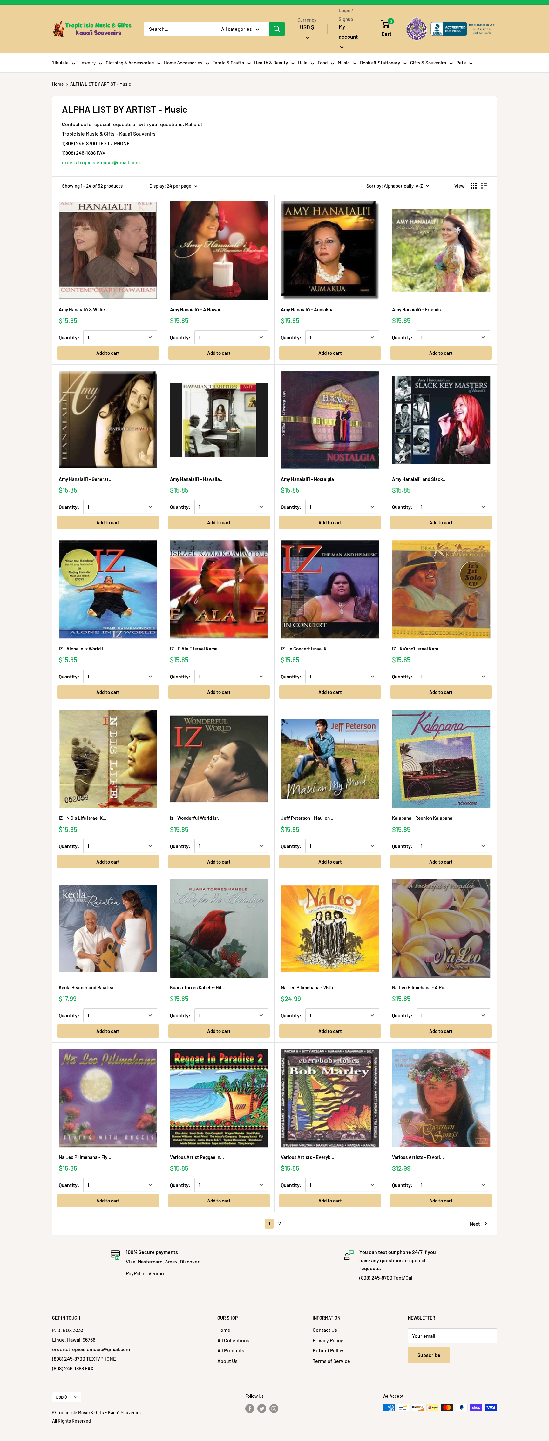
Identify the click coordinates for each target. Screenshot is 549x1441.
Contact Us (325, 1330)
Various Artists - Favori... (418, 1157)
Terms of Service (331, 1361)
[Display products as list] (484, 186)
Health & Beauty (271, 62)
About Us (227, 1361)
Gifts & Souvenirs (428, 62)
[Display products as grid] (474, 186)
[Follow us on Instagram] (273, 1408)
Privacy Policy (328, 1340)
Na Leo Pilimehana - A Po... (420, 987)
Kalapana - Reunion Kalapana (422, 818)
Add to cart (108, 353)
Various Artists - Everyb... (307, 1157)
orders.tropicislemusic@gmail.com (101, 162)
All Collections (233, 1340)
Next (475, 1224)
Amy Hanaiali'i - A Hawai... (197, 309)
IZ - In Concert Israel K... (305, 648)
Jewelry (87, 62)
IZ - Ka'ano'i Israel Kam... (417, 648)
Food (323, 62)
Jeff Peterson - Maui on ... (308, 818)
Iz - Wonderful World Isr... (196, 818)
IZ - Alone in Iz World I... (83, 648)
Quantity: (69, 337)
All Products (230, 1350)
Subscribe (428, 1355)
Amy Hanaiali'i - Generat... (85, 479)
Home (58, 84)
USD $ (61, 1397)
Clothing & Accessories (130, 62)
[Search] (277, 29)
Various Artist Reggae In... (197, 1157)
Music (344, 62)
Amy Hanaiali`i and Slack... (419, 479)
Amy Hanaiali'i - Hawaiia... (197, 479)
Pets (461, 62)
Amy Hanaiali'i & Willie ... (84, 309)
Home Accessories (183, 62)
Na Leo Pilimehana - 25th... (309, 987)
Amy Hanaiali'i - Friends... (418, 309)
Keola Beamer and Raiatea (86, 987)
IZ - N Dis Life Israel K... (82, 818)
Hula (303, 62)
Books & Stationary (380, 62)
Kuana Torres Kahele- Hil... (197, 987)
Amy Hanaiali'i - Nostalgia (307, 479)
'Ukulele (60, 62)
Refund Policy (328, 1350)
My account (348, 31)
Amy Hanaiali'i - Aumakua (307, 309)
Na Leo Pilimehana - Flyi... (85, 1157)
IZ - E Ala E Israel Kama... (195, 648)
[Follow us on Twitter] (261, 1408)
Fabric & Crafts (228, 62)
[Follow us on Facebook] (249, 1408)
